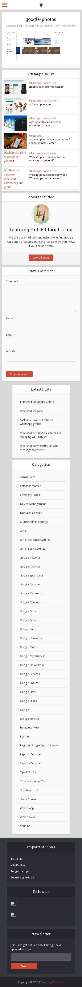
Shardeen (58, 982)
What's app (35, 83)
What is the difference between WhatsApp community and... (48, 176)
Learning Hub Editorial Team (43, 25)
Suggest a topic (20, 871)
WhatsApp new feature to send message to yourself (47, 158)
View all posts (41, 257)
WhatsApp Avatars (40, 104)
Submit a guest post (23, 877)
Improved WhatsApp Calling (46, 86)
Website (11, 351)
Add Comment (14, 25)
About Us (16, 859)
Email (10, 334)
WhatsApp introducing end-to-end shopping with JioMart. (49, 141)
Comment (12, 281)
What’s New (18, 865)
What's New (50, 83)
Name (11, 318)
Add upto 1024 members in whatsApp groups (45, 123)
